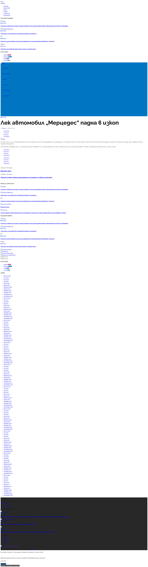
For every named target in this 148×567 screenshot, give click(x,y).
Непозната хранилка (11, 546)
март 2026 (7, 285)
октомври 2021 (8, 383)
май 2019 (6, 436)
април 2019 (6, 438)
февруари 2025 (8, 309)
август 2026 (7, 276)
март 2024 (7, 329)
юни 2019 (6, 434)
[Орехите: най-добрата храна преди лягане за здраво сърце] (2, 44)
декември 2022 (8, 357)
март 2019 (6, 440)
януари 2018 (7, 466)
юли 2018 (6, 454)
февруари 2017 (8, 486)
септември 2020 (8, 406)
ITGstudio (33, 549)
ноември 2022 (7, 359)
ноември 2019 (7, 425)
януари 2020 (7, 421)
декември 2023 (8, 335)
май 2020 (6, 414)
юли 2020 (6, 410)
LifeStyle (7, 13)
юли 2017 (6, 477)
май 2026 (6, 281)
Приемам (3, 563)
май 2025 (6, 303)
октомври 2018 (8, 449)
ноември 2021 (7, 381)
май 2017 (6, 480)
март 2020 (7, 418)
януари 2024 (7, 333)
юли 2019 (6, 432)
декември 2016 (8, 490)
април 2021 (6, 394)
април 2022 (7, 371)
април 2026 (7, 283)
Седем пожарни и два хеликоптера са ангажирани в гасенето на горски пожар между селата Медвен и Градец (33, 212)
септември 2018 (8, 451)
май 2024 (6, 325)
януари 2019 (7, 443)
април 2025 (6, 305)
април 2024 (7, 327)
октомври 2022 (8, 360)
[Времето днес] (6, 204)
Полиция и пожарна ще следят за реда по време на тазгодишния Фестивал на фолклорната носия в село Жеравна (34, 26)
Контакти (7, 15)
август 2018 (7, 453)
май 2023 (6, 347)
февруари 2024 (8, 331)
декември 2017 (7, 467)
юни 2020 (6, 412)
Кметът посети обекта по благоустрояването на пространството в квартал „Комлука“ (27, 41)
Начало (6, 6)
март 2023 (7, 351)
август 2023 (7, 342)
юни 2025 (6, 301)
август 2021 (7, 386)
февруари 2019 (8, 442)
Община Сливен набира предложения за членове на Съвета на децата (26, 177)
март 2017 (6, 484)
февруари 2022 (8, 375)
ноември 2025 (7, 292)
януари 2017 (7, 488)
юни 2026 (6, 279)
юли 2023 (6, 344)
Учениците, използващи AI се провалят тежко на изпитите (18, 33)
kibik (3, 128)
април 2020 (7, 416)
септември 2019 (8, 429)
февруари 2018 (8, 464)
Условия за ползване (6, 506)
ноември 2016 (7, 491)
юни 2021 (6, 390)
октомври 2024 (8, 316)
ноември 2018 (7, 447)
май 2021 (6, 392)
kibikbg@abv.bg (4, 503)
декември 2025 (8, 290)
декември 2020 (8, 401)
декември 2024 (8, 312)
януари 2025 (7, 311)
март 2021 (6, 395)
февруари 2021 (8, 397)
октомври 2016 (8, 493)
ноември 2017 (7, 469)
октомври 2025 (8, 294)
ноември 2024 (7, 314)
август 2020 (7, 408)
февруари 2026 (8, 287)
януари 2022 (7, 377)
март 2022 (7, 373)
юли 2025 (6, 299)
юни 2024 (6, 323)
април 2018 (6, 460)
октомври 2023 (8, 338)
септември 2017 (8, 473)
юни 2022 (6, 368)
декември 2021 (8, 379)
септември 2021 (8, 384)
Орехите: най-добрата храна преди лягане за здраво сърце (18, 49)
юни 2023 (6, 346)
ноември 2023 (7, 336)
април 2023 (7, 349)
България (7, 8)
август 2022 (7, 364)
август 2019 (7, 430)
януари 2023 (7, 355)
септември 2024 (8, 318)
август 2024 (7, 320)
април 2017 (6, 482)
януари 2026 (7, 288)
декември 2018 (8, 445)
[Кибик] (3, 3)
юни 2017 (6, 478)
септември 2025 (8, 296)
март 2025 (6, 307)
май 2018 (6, 458)
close (2, 1)
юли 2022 (6, 366)
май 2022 (6, 370)
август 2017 (7, 475)
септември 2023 (8, 340)
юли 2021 (6, 388)
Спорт (6, 11)
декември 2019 (8, 423)
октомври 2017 (8, 471)
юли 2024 (6, 322)
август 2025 (7, 298)
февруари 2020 (8, 419)
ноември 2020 (7, 403)
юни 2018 (6, 456)
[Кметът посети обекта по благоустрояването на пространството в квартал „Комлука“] (1, 36)
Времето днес (6, 171)
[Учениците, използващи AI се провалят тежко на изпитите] (7, 29)
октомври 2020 (8, 405)
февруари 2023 (8, 353)
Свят (5, 9)
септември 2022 (8, 362)
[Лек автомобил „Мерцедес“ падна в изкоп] (3, 139)
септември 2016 (8, 495)
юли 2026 (6, 277)
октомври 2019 (8, 427)
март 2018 (6, 462)
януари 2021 (7, 399)
